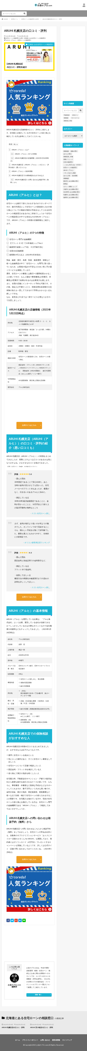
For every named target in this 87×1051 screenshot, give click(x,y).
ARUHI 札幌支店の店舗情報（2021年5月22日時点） (29, 159)
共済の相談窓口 (68, 162)
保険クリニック (68, 159)
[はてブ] (20, 920)
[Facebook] (8, 920)
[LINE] (24, 920)
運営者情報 (56, 1040)
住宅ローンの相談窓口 (24, 40)
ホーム (17, 1040)
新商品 (65, 184)
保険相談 (66, 118)
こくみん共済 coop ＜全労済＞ (72, 165)
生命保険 (74, 175)
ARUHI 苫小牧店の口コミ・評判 (41, 1027)
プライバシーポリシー (30, 1040)
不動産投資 (66, 115)
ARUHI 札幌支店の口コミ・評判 (52, 19)
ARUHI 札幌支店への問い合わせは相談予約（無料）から (29, 181)
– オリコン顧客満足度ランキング (36, 542)
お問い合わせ (45, 1040)
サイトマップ (67, 1040)
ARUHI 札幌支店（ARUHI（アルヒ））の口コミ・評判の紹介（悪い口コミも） (28, 166)
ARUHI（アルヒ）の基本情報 (21, 171)
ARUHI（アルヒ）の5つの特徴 (24, 154)
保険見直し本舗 (68, 120)
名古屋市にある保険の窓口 (71, 192)
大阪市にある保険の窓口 (70, 189)
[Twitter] (12, 920)
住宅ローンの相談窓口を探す (30, 19)
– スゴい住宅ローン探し (40, 513)
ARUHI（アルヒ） (11, 40)
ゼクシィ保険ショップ (70, 186)
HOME (6, 19)
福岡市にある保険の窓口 (70, 197)
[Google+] (16, 920)
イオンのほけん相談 (69, 173)
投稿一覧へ (38, 994)
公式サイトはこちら (29, 425)
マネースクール (75, 118)
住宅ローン (14, 19)
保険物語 (66, 178)
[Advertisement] (16, 943)
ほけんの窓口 (67, 154)
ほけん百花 (66, 175)
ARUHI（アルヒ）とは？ (19, 150)
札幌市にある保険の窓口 (70, 195)
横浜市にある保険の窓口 (70, 181)
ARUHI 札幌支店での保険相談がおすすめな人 (26, 175)
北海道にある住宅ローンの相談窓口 (35, 38)
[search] (24, 13)
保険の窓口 (74, 151)
